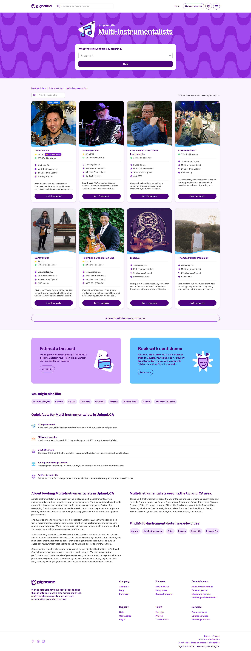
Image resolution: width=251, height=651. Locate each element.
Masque (135, 258)
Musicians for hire (201, 594)
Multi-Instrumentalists (77, 88)
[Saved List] (209, 6)
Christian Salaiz (187, 150)
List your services (193, 6)
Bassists (59, 401)
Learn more (145, 372)
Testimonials (162, 619)
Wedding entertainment (204, 597)
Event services (199, 612)
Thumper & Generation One (98, 258)
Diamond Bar (212, 531)
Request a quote (164, 594)
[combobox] (85, 6)
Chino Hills (196, 531)
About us (124, 586)
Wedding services (201, 619)
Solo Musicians (56, 88)
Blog (121, 590)
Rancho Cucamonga (153, 531)
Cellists (71, 401)
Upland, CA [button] (108, 25)
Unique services (200, 616)
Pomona (182, 531)
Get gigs (159, 612)
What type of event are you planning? (100, 48)
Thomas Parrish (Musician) (193, 258)
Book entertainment (202, 586)
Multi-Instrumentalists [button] (135, 31)
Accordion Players (41, 401)
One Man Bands (130, 401)
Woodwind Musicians (165, 401)
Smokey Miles (90, 150)
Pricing (159, 616)
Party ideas (161, 590)
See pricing (47, 369)
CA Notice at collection (209, 639)
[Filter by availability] (51, 95)
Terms (207, 636)
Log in (176, 6)
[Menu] (216, 6)
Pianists (146, 401)
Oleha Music (42, 150)
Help (121, 612)
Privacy (216, 636)
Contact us (125, 616)
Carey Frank (42, 258)
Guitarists (100, 401)
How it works (162, 586)
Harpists (114, 401)
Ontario (134, 531)
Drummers (85, 401)
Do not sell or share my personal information (199, 643)
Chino (170, 531)
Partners (123, 594)
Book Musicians (38, 88)
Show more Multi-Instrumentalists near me (125, 318)
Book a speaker (200, 590)
